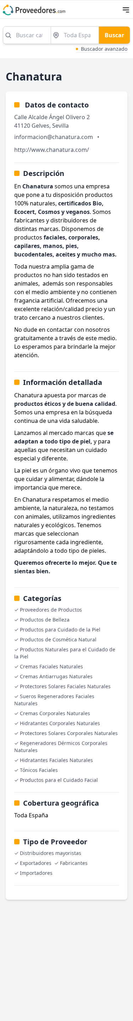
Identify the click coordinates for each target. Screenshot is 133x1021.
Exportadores (35, 863)
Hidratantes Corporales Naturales (60, 723)
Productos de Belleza (45, 619)
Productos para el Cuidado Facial (59, 780)
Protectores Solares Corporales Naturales (69, 733)
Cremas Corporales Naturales (55, 713)
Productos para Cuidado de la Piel (60, 629)
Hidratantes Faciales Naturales (56, 760)
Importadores (36, 873)
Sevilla (60, 125)
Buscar (114, 35)
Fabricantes (74, 863)
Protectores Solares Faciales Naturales (65, 686)
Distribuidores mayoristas (50, 853)
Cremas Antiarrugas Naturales (56, 676)
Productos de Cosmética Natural (58, 639)
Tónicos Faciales (39, 770)
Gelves (40, 125)
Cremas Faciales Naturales (51, 666)
